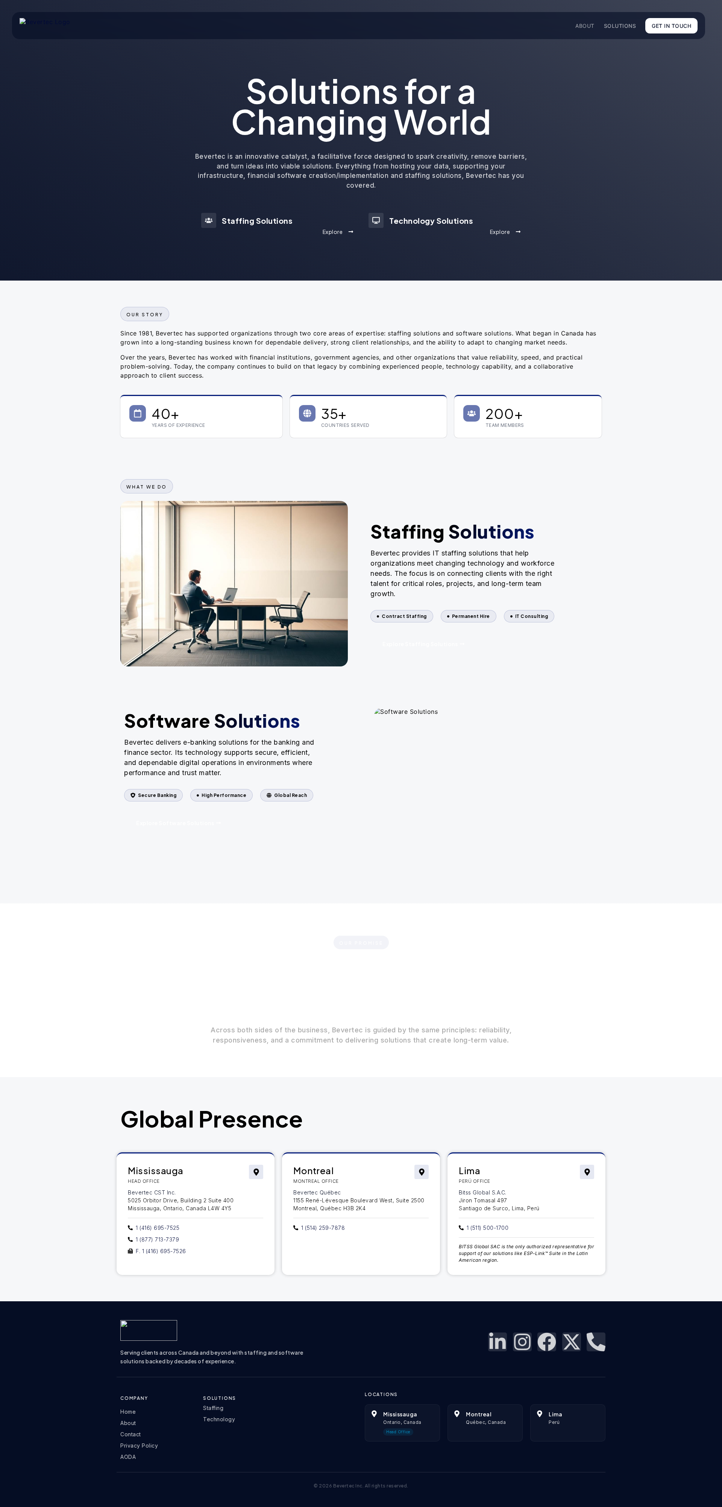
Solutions (620, 26)
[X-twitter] (571, 1341)
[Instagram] (522, 1341)
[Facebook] (546, 1341)
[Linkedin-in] (497, 1341)
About (585, 26)
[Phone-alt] (596, 1341)
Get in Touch (671, 26)
